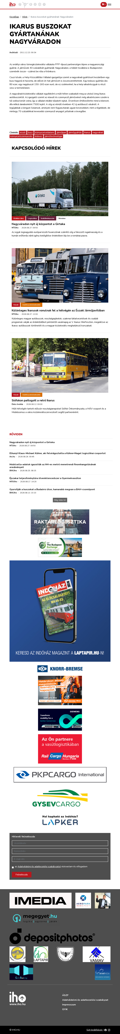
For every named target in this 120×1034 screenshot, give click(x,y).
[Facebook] (105, 1030)
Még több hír (60, 500)
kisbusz (38, 136)
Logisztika (32, 218)
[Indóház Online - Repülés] (25, 4)
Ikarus (87, 132)
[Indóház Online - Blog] (30, 4)
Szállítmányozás (47, 218)
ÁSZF (65, 995)
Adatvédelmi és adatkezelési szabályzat (85, 1000)
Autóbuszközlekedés (31, 305)
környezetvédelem (44, 132)
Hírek (25, 16)
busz (30, 132)
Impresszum (69, 1004)
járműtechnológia (53, 136)
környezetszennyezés (21, 136)
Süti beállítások (94, 1030)
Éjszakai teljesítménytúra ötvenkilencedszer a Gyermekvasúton (45, 478)
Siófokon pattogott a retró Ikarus (33, 400)
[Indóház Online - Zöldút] (35, 4)
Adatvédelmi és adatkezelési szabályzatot (39, 866)
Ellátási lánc (18, 218)
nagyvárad (98, 132)
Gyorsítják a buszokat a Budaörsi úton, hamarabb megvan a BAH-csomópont (52, 489)
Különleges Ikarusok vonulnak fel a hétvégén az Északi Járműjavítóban (58, 310)
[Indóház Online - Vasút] (19, 4)
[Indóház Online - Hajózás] (39, 4)
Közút (15, 305)
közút (22, 132)
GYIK (65, 1009)
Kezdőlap (14, 16)
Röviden (62, 218)
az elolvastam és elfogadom (51, 866)
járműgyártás (75, 132)
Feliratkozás (22, 874)
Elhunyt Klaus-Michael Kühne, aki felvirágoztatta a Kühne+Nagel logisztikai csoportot (58, 453)
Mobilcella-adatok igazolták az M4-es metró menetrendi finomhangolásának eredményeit (53, 466)
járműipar (61, 132)
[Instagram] (109, 1030)
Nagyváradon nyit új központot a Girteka (38, 224)
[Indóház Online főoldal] (44, 4)
